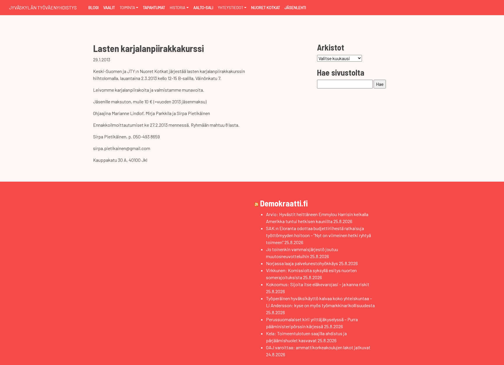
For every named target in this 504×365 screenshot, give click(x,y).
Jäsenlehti (295, 7)
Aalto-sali (203, 7)
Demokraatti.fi (284, 203)
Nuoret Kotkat (265, 7)
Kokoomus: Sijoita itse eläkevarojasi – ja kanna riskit (317, 284)
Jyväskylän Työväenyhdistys (43, 7)
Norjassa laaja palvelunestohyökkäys (302, 263)
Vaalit (109, 7)
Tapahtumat (154, 7)
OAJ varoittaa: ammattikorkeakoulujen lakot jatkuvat (318, 347)
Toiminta (127, 7)
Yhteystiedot (230, 7)
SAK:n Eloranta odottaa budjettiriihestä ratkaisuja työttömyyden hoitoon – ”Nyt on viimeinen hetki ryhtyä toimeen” (318, 235)
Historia (177, 7)
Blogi (93, 7)
